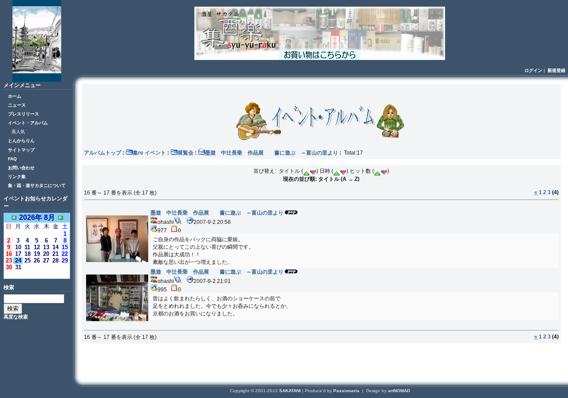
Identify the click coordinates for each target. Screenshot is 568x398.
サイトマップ (21, 149)
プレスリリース (23, 113)
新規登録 (556, 70)
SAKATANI (290, 390)
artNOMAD (399, 390)
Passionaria (347, 390)
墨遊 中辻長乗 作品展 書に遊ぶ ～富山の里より (271, 153)
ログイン (533, 70)
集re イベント (149, 153)
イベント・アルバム (28, 122)
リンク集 (17, 176)
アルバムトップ (102, 153)
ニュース (17, 105)
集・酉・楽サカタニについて (37, 185)
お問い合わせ (21, 167)
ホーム (14, 96)
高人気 (18, 131)
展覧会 (185, 153)
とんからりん (21, 140)
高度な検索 (16, 316)
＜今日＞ (36, 274)
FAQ (12, 158)
